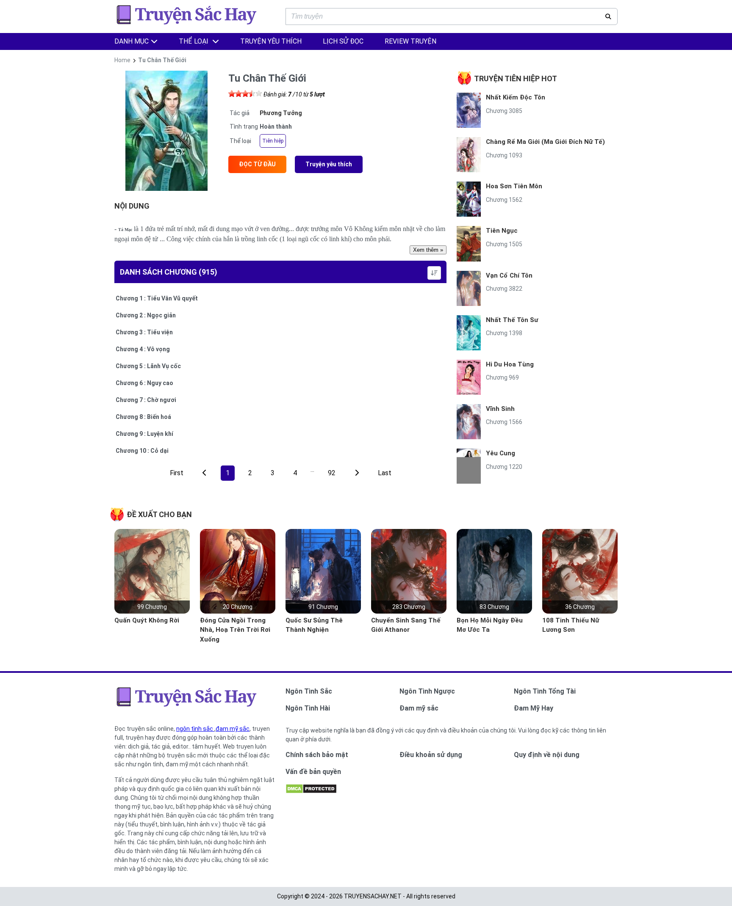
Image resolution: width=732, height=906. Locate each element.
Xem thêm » (428, 250)
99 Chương (152, 606)
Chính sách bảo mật (317, 755)
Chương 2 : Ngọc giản (146, 315)
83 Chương (494, 606)
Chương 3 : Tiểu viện (144, 332)
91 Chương (323, 606)
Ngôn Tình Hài (308, 708)
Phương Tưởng (281, 113)
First (176, 473)
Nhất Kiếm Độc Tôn (515, 97)
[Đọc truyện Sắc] (188, 24)
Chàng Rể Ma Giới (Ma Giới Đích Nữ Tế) (545, 142)
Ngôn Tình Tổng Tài (545, 691)
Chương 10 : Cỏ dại (142, 450)
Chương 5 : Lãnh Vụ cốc (148, 366)
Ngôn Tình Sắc (309, 691)
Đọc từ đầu (257, 164)
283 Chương (408, 606)
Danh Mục (131, 41)
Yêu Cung (500, 453)
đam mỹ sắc (233, 728)
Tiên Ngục (502, 230)
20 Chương (237, 606)
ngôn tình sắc (195, 728)
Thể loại (194, 41)
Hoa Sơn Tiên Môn (514, 186)
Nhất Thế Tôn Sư (512, 320)
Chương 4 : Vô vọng (143, 349)
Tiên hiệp (272, 141)
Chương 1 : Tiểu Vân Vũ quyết (157, 298)
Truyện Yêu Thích (271, 41)
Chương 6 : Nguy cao (144, 383)
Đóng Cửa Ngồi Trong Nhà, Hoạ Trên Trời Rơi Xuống (235, 630)
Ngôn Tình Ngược (427, 691)
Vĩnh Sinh (500, 409)
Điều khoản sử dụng (430, 755)
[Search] (608, 16)
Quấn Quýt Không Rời (146, 620)
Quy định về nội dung (547, 755)
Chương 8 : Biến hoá (143, 416)
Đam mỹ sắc (418, 708)
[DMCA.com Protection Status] (311, 791)
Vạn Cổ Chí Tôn (509, 275)
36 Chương (580, 606)
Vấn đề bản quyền (313, 772)
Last (384, 473)
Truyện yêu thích (328, 164)
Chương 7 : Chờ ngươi (146, 400)
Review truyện (410, 41)
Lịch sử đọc (343, 41)
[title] (356, 473)
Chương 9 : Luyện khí (144, 433)
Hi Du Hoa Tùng (510, 364)
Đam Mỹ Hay (533, 708)
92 (332, 473)
